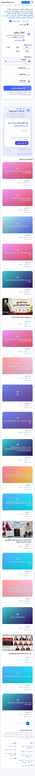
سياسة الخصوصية (26, 94)
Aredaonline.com (7, 2)
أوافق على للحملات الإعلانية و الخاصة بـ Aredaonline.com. (19, 93)
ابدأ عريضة (25, 2)
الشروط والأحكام (21, 92)
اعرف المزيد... (18, 40)
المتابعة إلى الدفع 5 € (16, 88)
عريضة (24, 21)
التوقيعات (14, 21)
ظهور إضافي (23, 24)
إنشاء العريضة (20, 143)
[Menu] (32, 2)
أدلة (31, 743)
